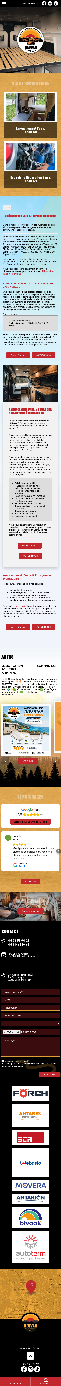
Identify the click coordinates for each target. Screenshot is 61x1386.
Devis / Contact (18, 355)
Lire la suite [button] (19, 858)
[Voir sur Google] (8, 838)
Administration (30, 1364)
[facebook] (44, 5)
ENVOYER (49, 1074)
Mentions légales (30, 1349)
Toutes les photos (30, 911)
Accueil (7, 207)
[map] (30, 1294)
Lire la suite (27, 761)
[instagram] (50, 5)
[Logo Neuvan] (30, 40)
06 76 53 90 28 (30, 3)
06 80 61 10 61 (18, 945)
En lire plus (30, 881)
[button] (2, 851)
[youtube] (56, 5)
